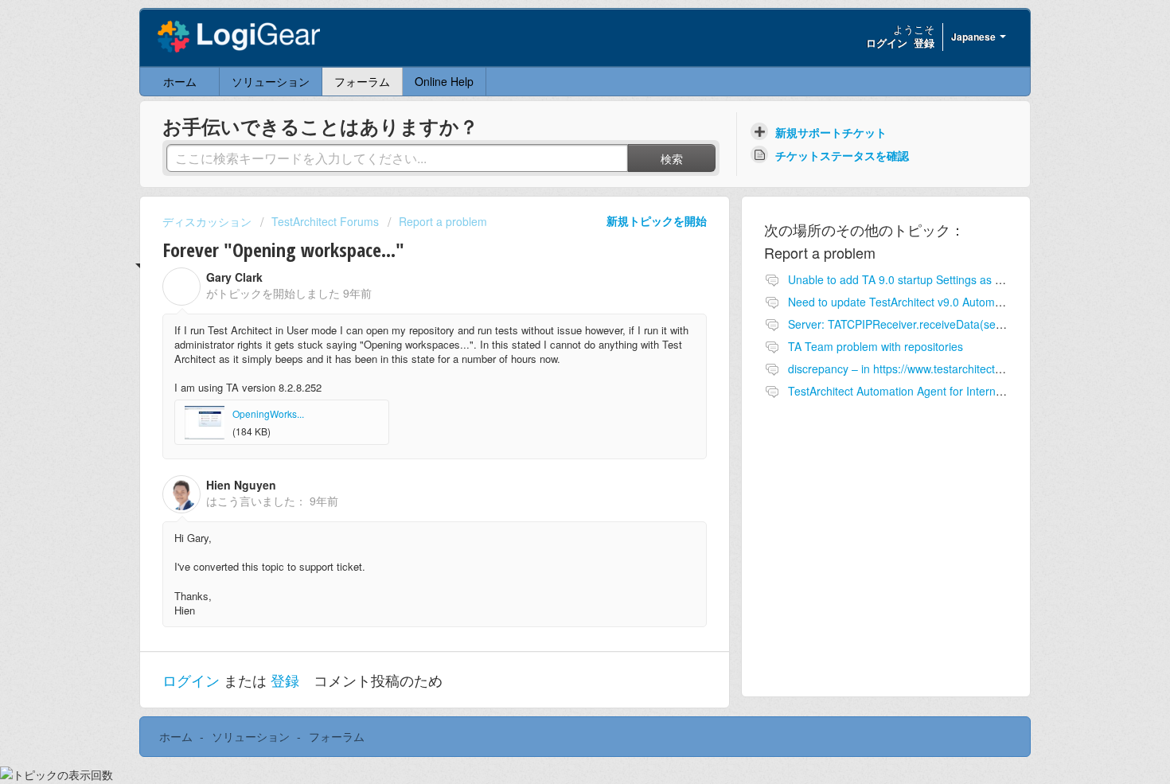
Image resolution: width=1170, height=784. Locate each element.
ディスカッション (207, 221)
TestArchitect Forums (325, 221)
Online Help (444, 81)
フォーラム (362, 81)
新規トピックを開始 (656, 220)
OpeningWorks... (268, 413)
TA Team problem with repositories (875, 346)
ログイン (191, 679)
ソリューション (271, 81)
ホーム (180, 81)
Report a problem (443, 221)
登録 (285, 679)
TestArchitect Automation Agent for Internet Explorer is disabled (947, 391)
